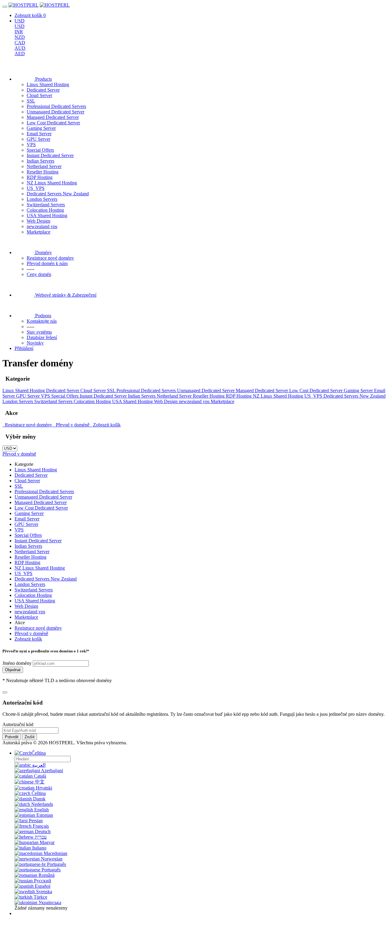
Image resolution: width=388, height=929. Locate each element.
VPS (31, 144)
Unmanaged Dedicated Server (55, 111)
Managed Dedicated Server (53, 117)
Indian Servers (40, 160)
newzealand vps (42, 226)
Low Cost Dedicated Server (53, 122)
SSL (31, 100)
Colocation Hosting (45, 210)
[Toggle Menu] (4, 7)
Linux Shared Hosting (48, 84)
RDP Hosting (39, 177)
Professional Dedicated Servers (56, 106)
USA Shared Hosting (47, 215)
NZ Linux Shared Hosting (52, 182)
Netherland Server (44, 166)
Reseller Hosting (43, 171)
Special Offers (40, 150)
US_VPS (36, 188)
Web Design (38, 221)
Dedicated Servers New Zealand (58, 193)
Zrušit (30, 737)
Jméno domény (17, 663)
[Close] (4, 692)
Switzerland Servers (46, 204)
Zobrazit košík (106, 424)
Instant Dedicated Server (50, 155)
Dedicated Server (43, 90)
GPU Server (38, 139)
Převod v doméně (72, 424)
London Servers (42, 199)
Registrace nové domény (27, 424)
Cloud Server (39, 95)
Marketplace (38, 231)
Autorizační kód (17, 724)
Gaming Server (41, 128)
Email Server (39, 133)
